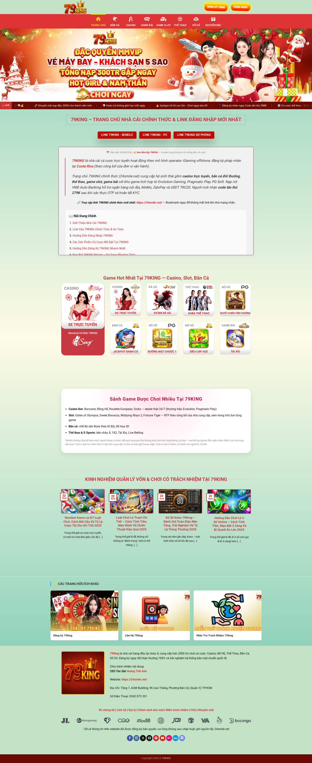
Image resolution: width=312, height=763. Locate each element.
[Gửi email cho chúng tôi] (149, 738)
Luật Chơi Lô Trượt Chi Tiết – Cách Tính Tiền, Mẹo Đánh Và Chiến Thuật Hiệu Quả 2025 (131, 523)
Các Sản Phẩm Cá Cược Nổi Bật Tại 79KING (101, 242)
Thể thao (180, 25)
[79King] (79, 7)
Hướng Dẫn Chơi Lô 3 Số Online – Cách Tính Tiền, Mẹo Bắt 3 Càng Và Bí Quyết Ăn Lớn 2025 (229, 523)
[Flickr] (169, 738)
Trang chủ (98, 25)
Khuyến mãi (213, 25)
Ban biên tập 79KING (147, 152)
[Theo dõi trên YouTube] (163, 738)
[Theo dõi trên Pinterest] (156, 738)
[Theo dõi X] (143, 738)
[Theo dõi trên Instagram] (136, 738)
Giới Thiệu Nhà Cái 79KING (90, 223)
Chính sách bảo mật (151, 710)
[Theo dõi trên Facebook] (130, 738)
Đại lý (132, 710)
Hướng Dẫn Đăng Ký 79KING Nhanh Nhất (99, 248)
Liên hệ (121, 710)
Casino (131, 25)
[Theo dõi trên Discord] (182, 738)
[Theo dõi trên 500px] (176, 738)
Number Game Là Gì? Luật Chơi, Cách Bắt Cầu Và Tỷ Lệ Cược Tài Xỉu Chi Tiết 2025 (83, 521)
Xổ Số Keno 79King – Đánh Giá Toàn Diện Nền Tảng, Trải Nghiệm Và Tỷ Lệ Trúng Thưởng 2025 (180, 523)
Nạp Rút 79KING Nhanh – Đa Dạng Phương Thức (104, 254)
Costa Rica (85, 166)
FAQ (193, 710)
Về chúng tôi (107, 710)
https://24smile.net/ (149, 202)
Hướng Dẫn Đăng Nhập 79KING (93, 235)
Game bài (147, 25)
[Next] (301, 65)
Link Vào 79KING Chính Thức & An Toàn (98, 229)
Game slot (163, 25)
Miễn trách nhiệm (177, 710)
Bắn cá (115, 25)
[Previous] (11, 65)
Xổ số (196, 25)
